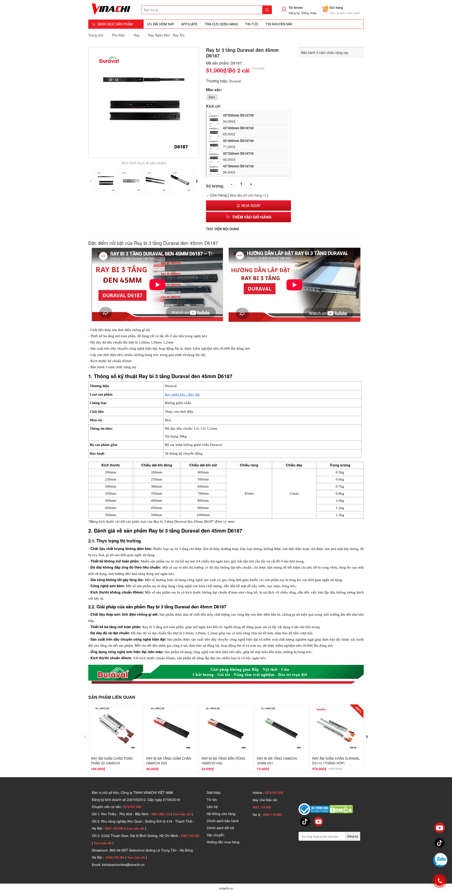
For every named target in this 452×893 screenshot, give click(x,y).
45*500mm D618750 (238, 118)
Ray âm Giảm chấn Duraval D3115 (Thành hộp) (336, 760)
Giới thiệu (214, 792)
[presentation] (90, 180)
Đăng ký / (295, 13)
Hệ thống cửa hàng (221, 813)
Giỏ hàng (336, 7)
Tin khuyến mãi (279, 24)
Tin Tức (251, 24)
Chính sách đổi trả (220, 827)
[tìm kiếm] (267, 10)
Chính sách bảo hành (223, 820)
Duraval (235, 81)
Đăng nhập (309, 13)
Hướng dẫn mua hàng (223, 842)
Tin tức (212, 799)
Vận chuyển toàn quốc (345, 13)
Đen (212, 97)
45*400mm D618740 (238, 143)
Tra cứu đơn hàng (221, 24)
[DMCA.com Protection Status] (341, 808)
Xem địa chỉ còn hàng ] (249, 195)
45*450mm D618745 (238, 130)
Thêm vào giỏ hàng (251, 217)
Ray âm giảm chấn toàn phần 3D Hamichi (112, 760)
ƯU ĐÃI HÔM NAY (160, 24)
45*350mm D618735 (238, 156)
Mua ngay (250, 205)
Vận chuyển (215, 834)
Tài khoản (296, 7)
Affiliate (189, 24)
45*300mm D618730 (238, 169)
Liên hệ (212, 806)
